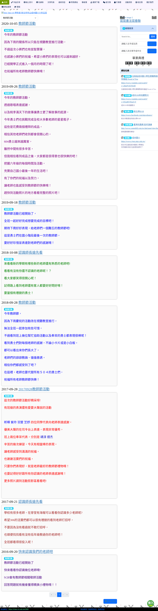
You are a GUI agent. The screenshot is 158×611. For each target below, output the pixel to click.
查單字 (152, 51)
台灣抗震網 (128, 125)
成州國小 (128, 138)
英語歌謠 (128, 76)
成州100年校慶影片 (140, 95)
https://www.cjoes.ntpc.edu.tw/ (133, 141)
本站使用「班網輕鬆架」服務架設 (92, 609)
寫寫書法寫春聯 (130, 20)
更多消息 (111, 601)
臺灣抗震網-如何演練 (143, 125)
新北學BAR (128, 111)
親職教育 (128, 28)
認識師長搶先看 (30, 252)
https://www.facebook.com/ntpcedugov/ (136, 115)
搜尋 (153, 37)
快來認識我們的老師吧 (35, 552)
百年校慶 (128, 95)
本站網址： (15, 609)
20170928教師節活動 (33, 389)
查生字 (152, 44)
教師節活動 (27, 23)
